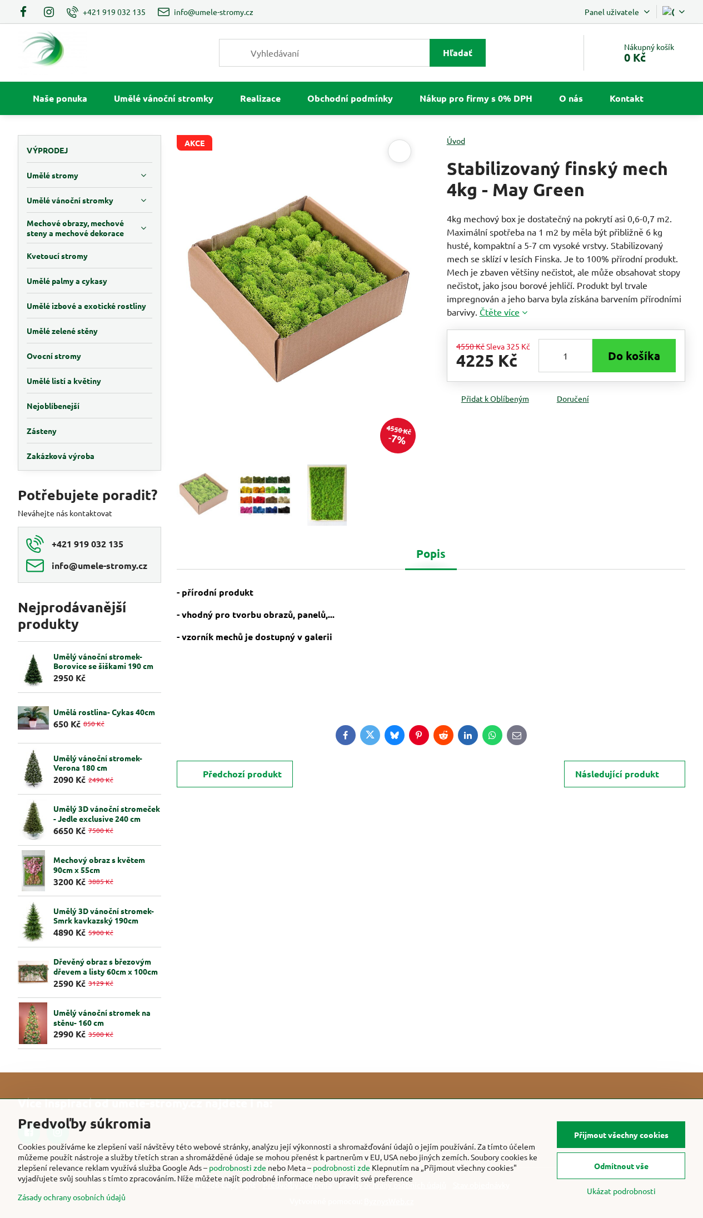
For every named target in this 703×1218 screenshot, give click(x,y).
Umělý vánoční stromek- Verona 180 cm (97, 763)
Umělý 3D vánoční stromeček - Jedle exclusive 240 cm (106, 813)
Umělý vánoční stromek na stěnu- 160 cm (102, 1017)
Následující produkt (617, 774)
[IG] (49, 11)
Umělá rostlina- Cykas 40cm (104, 712)
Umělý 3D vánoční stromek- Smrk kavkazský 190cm (103, 916)
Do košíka (634, 355)
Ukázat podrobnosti (621, 1191)
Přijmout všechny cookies (621, 1135)
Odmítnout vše (621, 1166)
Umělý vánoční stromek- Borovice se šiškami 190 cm (103, 661)
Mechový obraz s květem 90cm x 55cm (99, 865)
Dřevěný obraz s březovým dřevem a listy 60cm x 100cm (105, 966)
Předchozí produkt (242, 774)
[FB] (27, 11)
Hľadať (457, 52)
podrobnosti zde (237, 1167)
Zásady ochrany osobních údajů (72, 1197)
